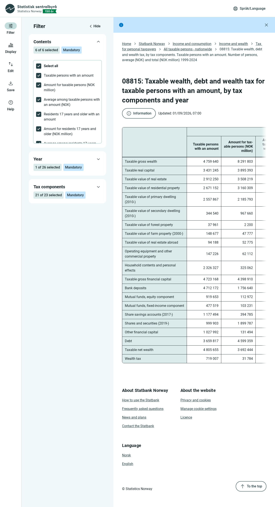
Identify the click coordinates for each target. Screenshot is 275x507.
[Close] (266, 25)
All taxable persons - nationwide (188, 49)
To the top (254, 486)
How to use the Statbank (140, 400)
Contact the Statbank (138, 426)
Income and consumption (192, 44)
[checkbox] (67, 66)
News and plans (134, 417)
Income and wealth (233, 44)
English (127, 464)
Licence (186, 417)
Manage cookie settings (198, 409)
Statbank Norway (152, 44)
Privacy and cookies (195, 400)
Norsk (126, 455)
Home (126, 44)
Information (142, 113)
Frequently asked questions (142, 409)
